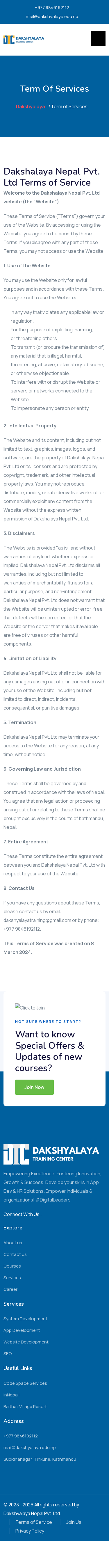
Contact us (15, 1254)
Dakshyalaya (30, 106)
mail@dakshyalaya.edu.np (52, 16)
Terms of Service (33, 1522)
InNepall (11, 1395)
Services (12, 1278)
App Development (21, 1330)
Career (10, 1289)
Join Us (73, 1522)
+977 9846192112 (52, 7)
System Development (25, 1319)
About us (12, 1243)
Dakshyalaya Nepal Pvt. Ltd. (32, 1513)
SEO (7, 1353)
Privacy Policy (29, 1531)
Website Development (26, 1342)
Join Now (34, 1087)
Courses (12, 1266)
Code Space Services (25, 1383)
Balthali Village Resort (25, 1406)
